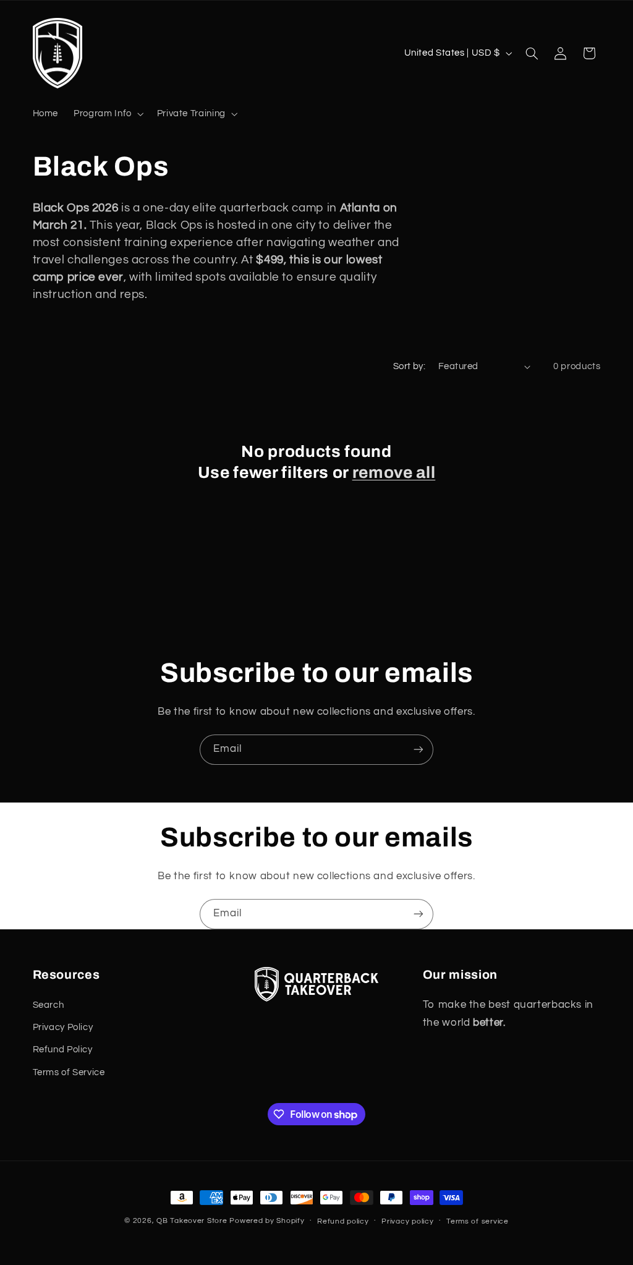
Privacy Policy (63, 1027)
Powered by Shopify (266, 1220)
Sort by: (409, 366)
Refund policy (343, 1221)
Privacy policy (407, 1221)
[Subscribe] (418, 750)
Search (48, 1005)
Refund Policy (63, 1049)
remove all (394, 473)
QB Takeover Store (191, 1220)
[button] (108, 113)
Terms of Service (69, 1072)
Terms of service (477, 1221)
